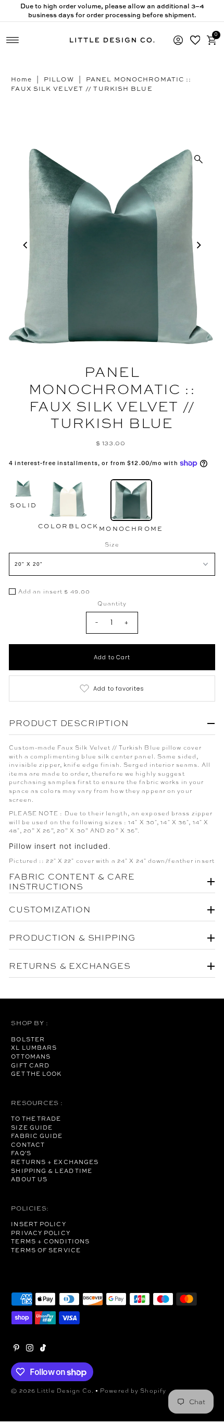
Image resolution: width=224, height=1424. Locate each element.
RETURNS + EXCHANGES (54, 1162)
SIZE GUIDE (32, 1127)
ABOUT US (29, 1179)
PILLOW (59, 79)
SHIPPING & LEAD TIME (51, 1170)
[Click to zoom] (198, 159)
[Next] (198, 244)
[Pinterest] (16, 1349)
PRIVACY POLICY (40, 1233)
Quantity (112, 603)
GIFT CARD (30, 1065)
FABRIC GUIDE (37, 1136)
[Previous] (25, 244)
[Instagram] (29, 1349)
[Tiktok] (43, 1349)
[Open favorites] (195, 40)
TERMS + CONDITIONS (50, 1241)
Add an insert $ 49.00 (54, 592)
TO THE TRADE (36, 1118)
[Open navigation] (13, 40)
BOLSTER (28, 1039)
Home (21, 79)
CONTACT (28, 1144)
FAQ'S (21, 1153)
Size (112, 544)
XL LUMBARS (34, 1047)
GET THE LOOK (36, 1073)
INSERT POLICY (38, 1224)
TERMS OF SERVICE (46, 1250)
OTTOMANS (31, 1056)
